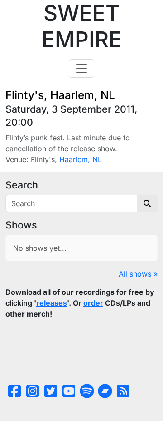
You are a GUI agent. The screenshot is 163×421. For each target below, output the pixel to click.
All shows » (138, 273)
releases (51, 302)
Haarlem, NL (80, 159)
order (93, 302)
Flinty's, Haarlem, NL (60, 95)
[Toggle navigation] (81, 68)
